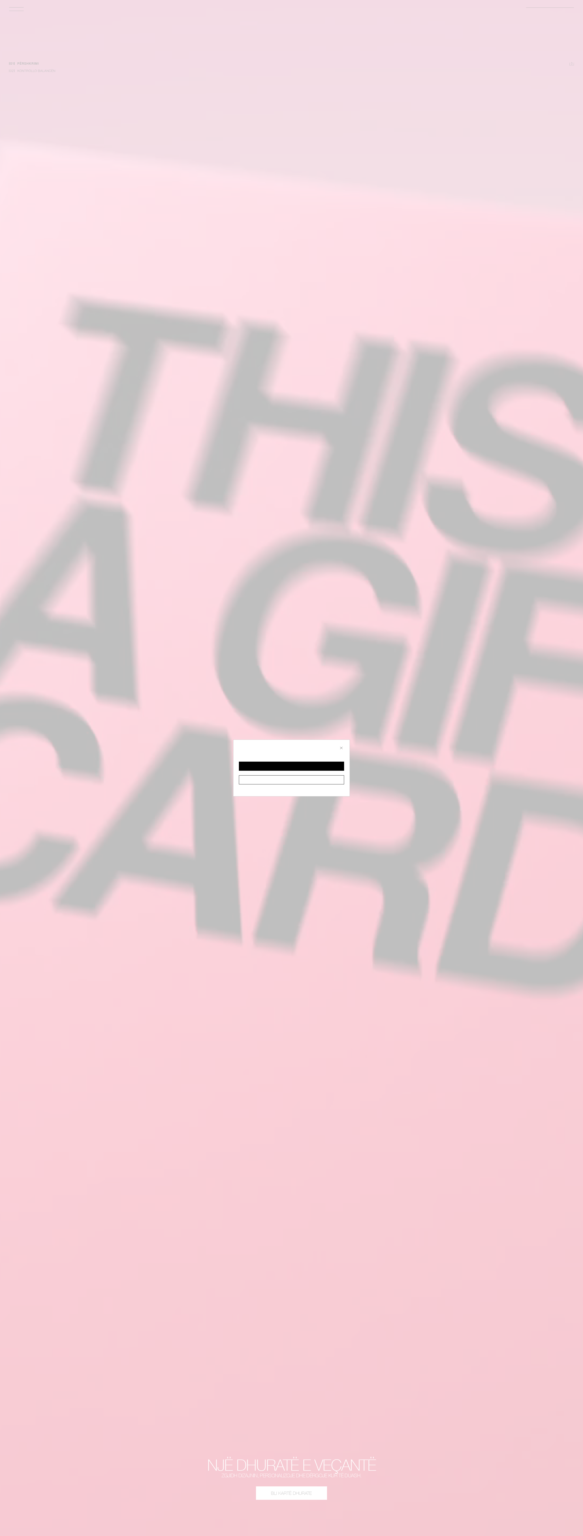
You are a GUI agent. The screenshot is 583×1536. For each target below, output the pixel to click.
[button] (291, 766)
